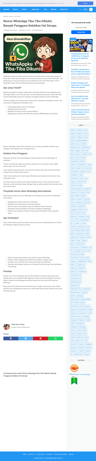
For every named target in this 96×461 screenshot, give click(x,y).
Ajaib (85, 130)
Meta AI (73, 233)
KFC (76, 220)
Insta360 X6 (81, 206)
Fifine (81, 175)
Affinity (80, 130)
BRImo (78, 154)
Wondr (82, 351)
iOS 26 (72, 213)
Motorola (82, 237)
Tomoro (73, 330)
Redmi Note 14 (75, 285)
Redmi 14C (74, 268)
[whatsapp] (55, 338)
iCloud (72, 202)
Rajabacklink (82, 261)
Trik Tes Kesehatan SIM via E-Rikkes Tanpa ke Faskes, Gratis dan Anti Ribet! (80, 112)
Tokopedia (74, 327)
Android (73, 137)
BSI (90, 154)
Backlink (73, 147)
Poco (88, 251)
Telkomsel (73, 320)
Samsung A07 (75, 299)
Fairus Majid (48, 458)
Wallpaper (89, 344)
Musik (89, 237)
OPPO (72, 244)
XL (71, 354)
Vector (86, 337)
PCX (72, 251)
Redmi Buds (82, 271)
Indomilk (73, 206)
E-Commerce (74, 171)
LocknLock (81, 227)
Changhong (74, 161)
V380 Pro (79, 337)
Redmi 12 (73, 264)
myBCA (73, 240)
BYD (72, 157)
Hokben (83, 195)
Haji (72, 195)
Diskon (78, 168)
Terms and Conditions (60, 454)
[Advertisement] (33, 130)
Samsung (80, 296)
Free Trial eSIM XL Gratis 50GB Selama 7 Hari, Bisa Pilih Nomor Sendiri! (79, 98)
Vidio (72, 340)
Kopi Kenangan (84, 220)
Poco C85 (73, 254)
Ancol (86, 133)
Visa (77, 340)
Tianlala (88, 320)
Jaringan (81, 216)
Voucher (81, 344)
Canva (77, 157)
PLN (84, 251)
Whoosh (81, 347)
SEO (72, 302)
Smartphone (82, 309)
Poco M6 (81, 254)
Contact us (64, 9)
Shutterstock (74, 306)
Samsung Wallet (85, 299)
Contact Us (31, 454)
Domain (89, 168)
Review (85, 292)
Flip (87, 178)
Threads (81, 320)
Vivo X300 (73, 344)
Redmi (90, 261)
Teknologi (86, 316)
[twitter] (25, 338)
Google (80, 185)
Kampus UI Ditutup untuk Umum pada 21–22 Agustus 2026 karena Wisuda (80, 85)
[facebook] (10, 338)
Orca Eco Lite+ (75, 247)
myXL (79, 240)
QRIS (87, 258)
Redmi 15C (74, 271)
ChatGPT (82, 161)
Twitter (79, 334)
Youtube (86, 354)
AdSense (73, 130)
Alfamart (79, 133)
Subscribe (81, 32)
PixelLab (77, 251)
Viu (81, 340)
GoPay (82, 192)
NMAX (85, 240)
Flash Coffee (74, 178)
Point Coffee (74, 258)
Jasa (45, 9)
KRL (72, 223)
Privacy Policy (40, 454)
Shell (76, 302)
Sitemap (71, 454)
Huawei (73, 199)
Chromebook (81, 164)
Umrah (73, 337)
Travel (79, 330)
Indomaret (87, 202)
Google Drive (87, 189)
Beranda (6, 9)
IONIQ (80, 209)
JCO (72, 220)
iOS (86, 209)
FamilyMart (74, 175)
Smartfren (73, 309)
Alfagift (73, 133)
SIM (81, 306)
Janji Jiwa (73, 216)
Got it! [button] (85, 3)
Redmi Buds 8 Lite (76, 282)
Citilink (89, 164)
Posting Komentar (37, 30)
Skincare (87, 306)
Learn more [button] (60, 3)
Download (35, 9)
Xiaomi (88, 351)
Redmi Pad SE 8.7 (76, 292)
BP (87, 151)
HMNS (77, 195)
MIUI (88, 233)
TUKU (84, 330)
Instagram (74, 209)
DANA (72, 168)
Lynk (72, 230)
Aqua (72, 140)
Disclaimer (49, 454)
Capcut (83, 157)
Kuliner (77, 223)
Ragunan (73, 261)
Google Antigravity (76, 189)
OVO (90, 247)
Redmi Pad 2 (87, 289)
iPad (78, 213)
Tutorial (73, 334)
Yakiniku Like (78, 354)
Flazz (81, 178)
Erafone (82, 171)
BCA (79, 147)
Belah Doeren (86, 147)
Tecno (90, 313)
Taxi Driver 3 (82, 313)
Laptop (84, 223)
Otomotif (84, 247)
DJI (83, 168)
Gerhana (73, 185)
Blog (72, 151)
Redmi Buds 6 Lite (76, 278)
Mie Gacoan (80, 233)
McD (88, 230)
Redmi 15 (82, 268)
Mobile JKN (74, 237)
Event (88, 171)
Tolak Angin (82, 327)
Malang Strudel (80, 230)
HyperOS (79, 199)
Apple (85, 137)
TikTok (72, 323)
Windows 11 (74, 351)
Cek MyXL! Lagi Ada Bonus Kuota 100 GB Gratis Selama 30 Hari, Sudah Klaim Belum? (81, 72)
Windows (88, 347)
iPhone (83, 213)
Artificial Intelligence (82, 140)
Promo (82, 258)
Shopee (82, 302)
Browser (84, 154)
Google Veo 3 (74, 192)
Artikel (24, 9)
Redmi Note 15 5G (76, 289)
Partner (53, 9)
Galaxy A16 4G (81, 182)
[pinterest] (40, 338)
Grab (88, 192)
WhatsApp (74, 347)
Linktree (73, 227)
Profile (15, 9)
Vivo (86, 340)
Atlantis (84, 144)
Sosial (90, 309)
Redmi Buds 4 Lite (76, 275)
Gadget (73, 182)
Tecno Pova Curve (76, 316)
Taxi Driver (74, 313)
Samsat (73, 296)
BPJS (72, 154)
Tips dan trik (80, 323)
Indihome (79, 202)
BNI (83, 151)
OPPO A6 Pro (80, 244)
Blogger (77, 151)
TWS (85, 334)
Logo (87, 227)
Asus (77, 144)
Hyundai (87, 199)
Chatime (73, 164)
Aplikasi (79, 137)
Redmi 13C (81, 264)
